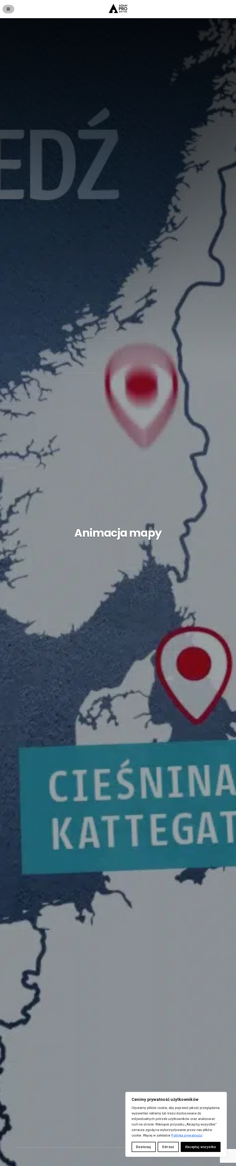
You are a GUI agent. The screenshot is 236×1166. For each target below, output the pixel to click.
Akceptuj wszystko (200, 1147)
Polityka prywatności (186, 1135)
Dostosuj (143, 1147)
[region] (176, 1124)
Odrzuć (168, 1147)
